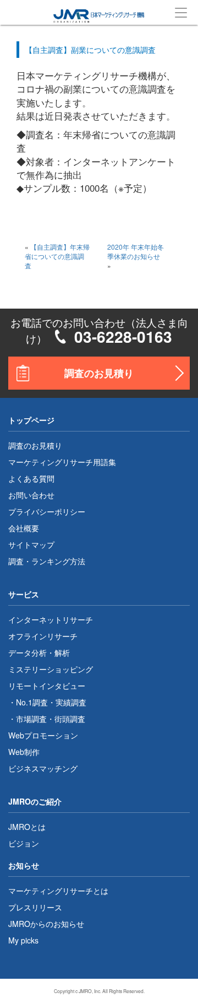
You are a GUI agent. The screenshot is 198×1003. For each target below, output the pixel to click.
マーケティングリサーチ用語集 (62, 461)
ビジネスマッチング (43, 768)
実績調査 (71, 702)
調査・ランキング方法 (46, 561)
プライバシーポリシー (46, 511)
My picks (23, 940)
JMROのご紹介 (35, 801)
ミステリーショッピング (50, 669)
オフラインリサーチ (43, 635)
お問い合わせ (31, 494)
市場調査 (31, 718)
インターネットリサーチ (50, 619)
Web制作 (24, 751)
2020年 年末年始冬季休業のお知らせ (135, 251)
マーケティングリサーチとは (58, 890)
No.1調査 (32, 702)
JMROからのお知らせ (46, 923)
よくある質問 (31, 478)
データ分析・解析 (39, 652)
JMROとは (27, 826)
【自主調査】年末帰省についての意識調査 (57, 256)
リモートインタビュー (46, 685)
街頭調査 (69, 718)
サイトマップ (31, 544)
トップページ (31, 419)
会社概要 (23, 527)
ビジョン (23, 843)
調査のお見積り (99, 373)
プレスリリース (35, 907)
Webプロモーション (43, 735)
